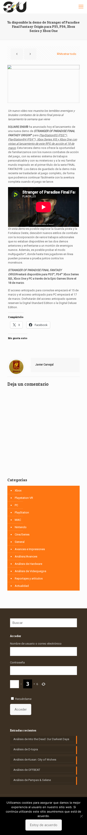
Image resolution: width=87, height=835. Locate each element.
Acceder (20, 709)
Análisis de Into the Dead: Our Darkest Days (41, 739)
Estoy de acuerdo (43, 825)
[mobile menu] (81, 6)
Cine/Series (22, 534)
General (20, 541)
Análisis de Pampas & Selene (32, 780)
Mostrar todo (67, 54)
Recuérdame (23, 699)
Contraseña (17, 662)
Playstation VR (24, 497)
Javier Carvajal (44, 364)
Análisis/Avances (26, 556)
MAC (18, 519)
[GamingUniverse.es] (14, 6)
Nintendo (21, 527)
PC (16, 505)
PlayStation (22, 512)
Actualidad (22, 585)
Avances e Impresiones (30, 549)
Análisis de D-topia (25, 749)
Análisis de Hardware (28, 563)
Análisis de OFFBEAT (26, 769)
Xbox (18, 490)
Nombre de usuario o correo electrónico (36, 643)
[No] (81, 816)
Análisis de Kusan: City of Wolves (34, 759)
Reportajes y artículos (29, 578)
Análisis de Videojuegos (30, 571)
